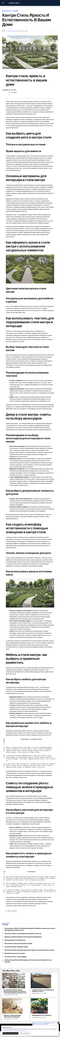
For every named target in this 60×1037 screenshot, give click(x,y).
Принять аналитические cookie (10, 1033)
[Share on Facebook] (47, 31)
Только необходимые (25, 1033)
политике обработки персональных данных (15, 1030)
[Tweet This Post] (50, 31)
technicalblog (11, 31)
